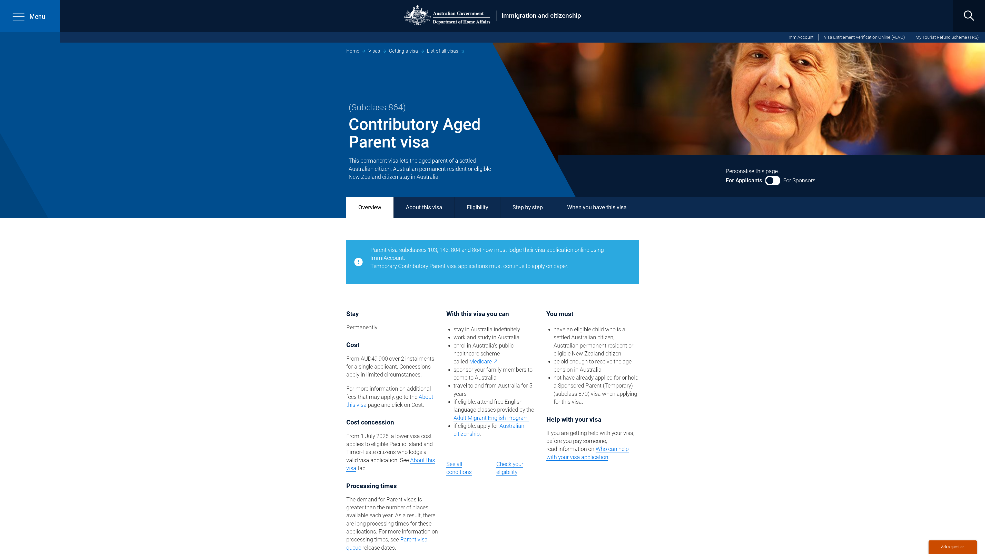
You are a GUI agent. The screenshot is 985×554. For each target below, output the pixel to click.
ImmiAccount (800, 37)
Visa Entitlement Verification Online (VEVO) (864, 37)
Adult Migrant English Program (491, 418)
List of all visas (442, 51)
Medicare (480, 361)
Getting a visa (403, 51)
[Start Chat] (953, 547)
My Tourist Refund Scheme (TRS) (947, 37)
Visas (374, 51)
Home (352, 51)
